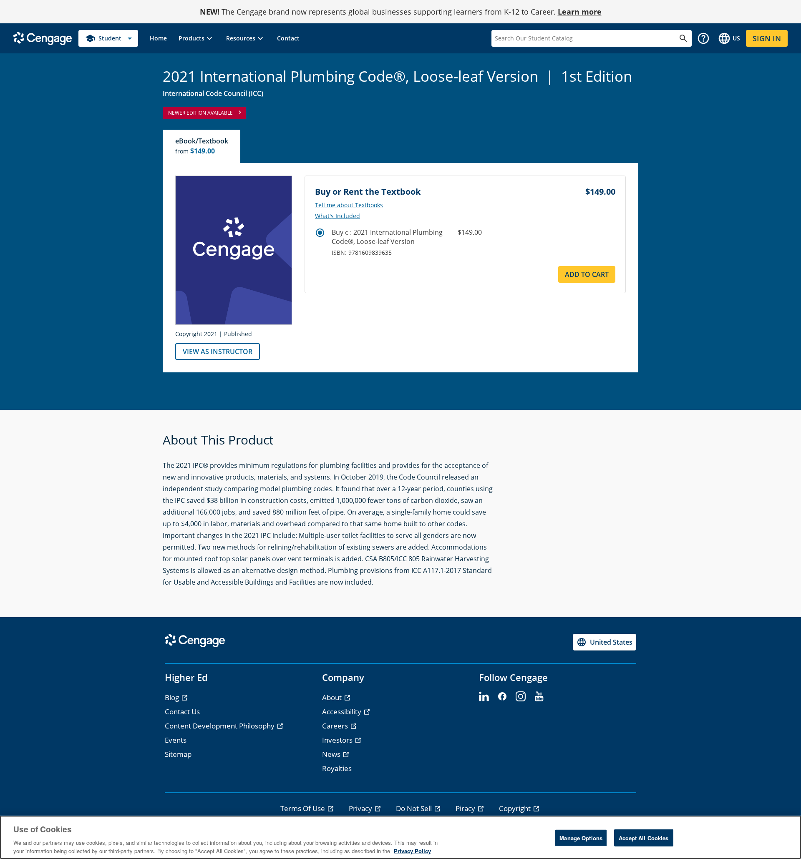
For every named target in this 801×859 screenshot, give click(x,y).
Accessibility (342, 711)
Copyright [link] (515, 808)
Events (175, 740)
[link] (158, 38)
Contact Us (182, 711)
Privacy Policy (412, 850)
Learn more (580, 12)
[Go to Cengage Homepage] (42, 38)
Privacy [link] (361, 808)
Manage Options (580, 838)
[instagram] (521, 697)
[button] (196, 38)
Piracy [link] (466, 808)
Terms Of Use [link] (303, 808)
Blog (173, 697)
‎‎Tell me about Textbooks (349, 205)
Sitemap (178, 754)
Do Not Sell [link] (414, 808)
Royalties (337, 768)
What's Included (337, 216)
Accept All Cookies (643, 838)
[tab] (202, 146)
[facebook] (502, 697)
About (332, 697)
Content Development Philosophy (220, 726)
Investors (338, 740)
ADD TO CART (587, 274)
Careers (336, 726)
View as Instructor (217, 351)
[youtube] (539, 697)
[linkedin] (484, 697)
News (332, 754)
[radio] (320, 233)
